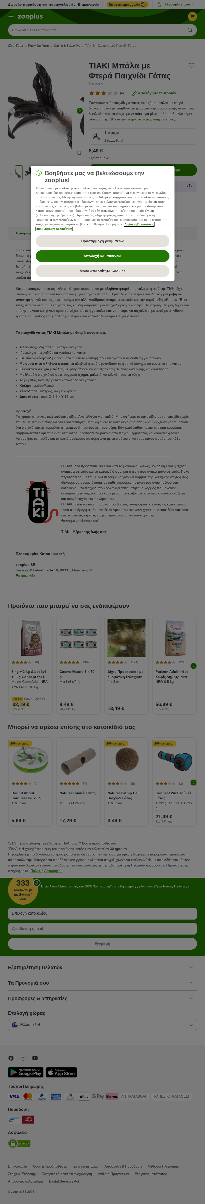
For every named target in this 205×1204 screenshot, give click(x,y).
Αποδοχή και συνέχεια (103, 256)
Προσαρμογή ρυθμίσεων (102, 241)
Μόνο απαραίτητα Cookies (103, 271)
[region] (102, 223)
